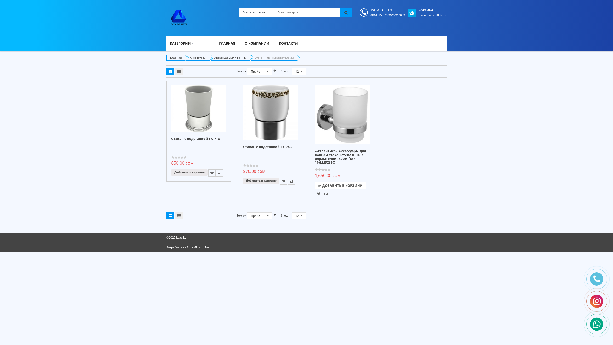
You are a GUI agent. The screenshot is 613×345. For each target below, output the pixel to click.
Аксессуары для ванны (230, 58)
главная (176, 58)
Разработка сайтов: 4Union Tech (188, 247)
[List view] (179, 71)
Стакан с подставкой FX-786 (267, 147)
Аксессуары (198, 58)
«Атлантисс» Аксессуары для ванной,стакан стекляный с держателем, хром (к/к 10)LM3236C (340, 156)
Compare (219, 173)
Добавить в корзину (189, 172)
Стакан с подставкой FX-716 (195, 139)
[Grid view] (170, 71)
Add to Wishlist (212, 173)
